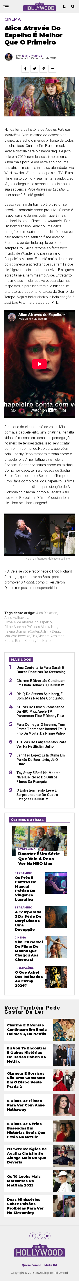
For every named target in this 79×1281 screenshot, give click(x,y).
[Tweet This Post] (34, 69)
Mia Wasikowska (17, 636)
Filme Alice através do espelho (28, 622)
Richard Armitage (51, 636)
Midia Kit (50, 1265)
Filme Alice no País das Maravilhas (30, 627)
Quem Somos (31, 1265)
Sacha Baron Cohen (19, 640)
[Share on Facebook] (25, 69)
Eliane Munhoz (32, 55)
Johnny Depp (50, 631)
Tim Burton (44, 640)
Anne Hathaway (16, 617)
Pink (34, 636)
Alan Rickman (46, 613)
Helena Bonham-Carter (21, 631)
